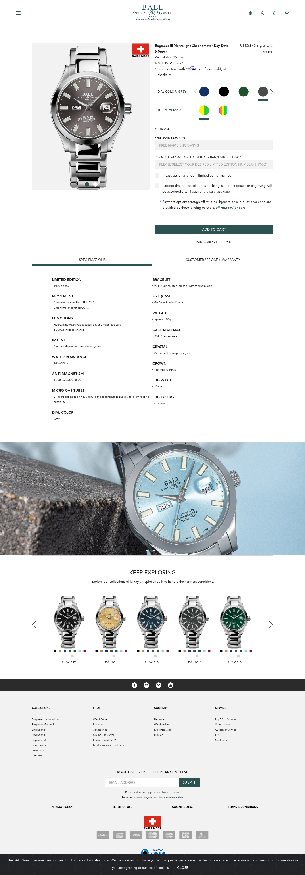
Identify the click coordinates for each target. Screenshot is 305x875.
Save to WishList (207, 241)
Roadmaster (39, 745)
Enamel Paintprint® (105, 740)
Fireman (37, 755)
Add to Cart (214, 229)
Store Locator (223, 724)
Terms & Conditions (243, 806)
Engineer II (38, 730)
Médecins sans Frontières (108, 745)
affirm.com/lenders (230, 207)
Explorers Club (162, 730)
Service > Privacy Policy (168, 797)
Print (229, 241)
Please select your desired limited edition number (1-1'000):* (198, 157)
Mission (158, 735)
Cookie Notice (182, 806)
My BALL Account (226, 719)
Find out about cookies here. (87, 860)
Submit (189, 782)
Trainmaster (39, 750)
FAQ (218, 735)
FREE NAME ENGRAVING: (170, 137)
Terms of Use (122, 806)
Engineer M (39, 740)
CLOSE (182, 867)
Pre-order (98, 724)
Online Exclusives (103, 735)
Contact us (221, 740)
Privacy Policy (62, 806)
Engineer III (39, 735)
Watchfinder (100, 719)
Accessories (100, 730)
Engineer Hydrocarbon (45, 719)
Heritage (159, 719)
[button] (87, 184)
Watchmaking (162, 724)
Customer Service (225, 730)
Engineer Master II (43, 724)
